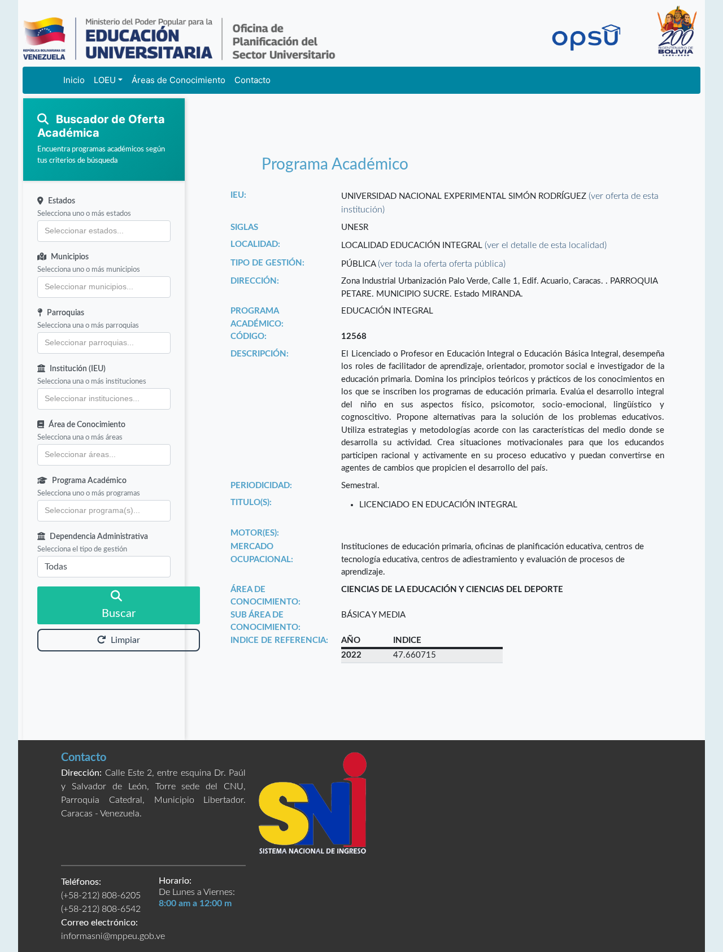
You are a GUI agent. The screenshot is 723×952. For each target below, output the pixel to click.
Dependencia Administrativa (99, 537)
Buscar (119, 613)
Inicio (74, 80)
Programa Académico (89, 481)
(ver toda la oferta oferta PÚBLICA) (442, 263)
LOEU (105, 80)
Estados (61, 201)
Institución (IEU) (78, 369)
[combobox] (104, 231)
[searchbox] (104, 231)
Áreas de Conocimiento (178, 80)
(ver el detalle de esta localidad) (546, 245)
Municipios (70, 257)
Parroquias (65, 313)
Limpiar (125, 640)
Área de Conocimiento (87, 425)
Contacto (252, 80)
